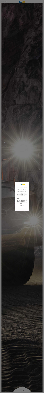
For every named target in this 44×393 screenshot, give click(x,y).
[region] (22, 196)
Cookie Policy (21, 203)
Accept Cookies (22, 205)
